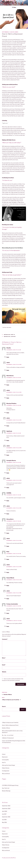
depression (7, 336)
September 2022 (6, 805)
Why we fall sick (6, 773)
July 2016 (4, 819)
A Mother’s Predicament (8, 738)
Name (4, 658)
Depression (7, 334)
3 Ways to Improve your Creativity (10, 722)
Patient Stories (5, 768)
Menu (14, 7)
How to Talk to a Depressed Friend (10, 725)
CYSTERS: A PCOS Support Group (10, 785)
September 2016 (6, 816)
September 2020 (6, 808)
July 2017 (4, 814)
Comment (5, 639)
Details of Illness (6, 728)
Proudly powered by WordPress (9, 857)
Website (4, 671)
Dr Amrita (7, 2)
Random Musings (6, 790)
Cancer (4, 754)
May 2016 (4, 822)
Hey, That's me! (5, 788)
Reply (7, 357)
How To (13, 334)
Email (4, 664)
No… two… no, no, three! (7, 735)
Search (4, 706)
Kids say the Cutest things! (8, 765)
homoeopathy (5, 759)
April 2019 (4, 811)
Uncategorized (5, 770)
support (13, 336)
